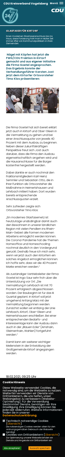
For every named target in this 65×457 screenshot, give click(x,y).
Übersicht (14, 424)
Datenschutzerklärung (20, 415)
